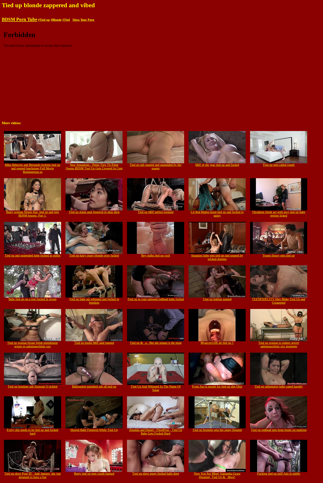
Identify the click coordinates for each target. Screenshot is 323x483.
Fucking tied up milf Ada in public (278, 473)
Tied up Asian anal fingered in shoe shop (94, 212)
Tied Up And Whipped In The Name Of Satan (156, 388)
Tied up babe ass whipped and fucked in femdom (94, 301)
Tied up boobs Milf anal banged (94, 343)
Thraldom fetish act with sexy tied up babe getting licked (278, 213)
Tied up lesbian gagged (217, 299)
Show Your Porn (83, 20)
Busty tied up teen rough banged (94, 473)
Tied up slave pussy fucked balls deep (155, 473)
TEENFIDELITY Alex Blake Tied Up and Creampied (278, 301)
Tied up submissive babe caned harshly (278, 386)
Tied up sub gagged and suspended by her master (155, 166)
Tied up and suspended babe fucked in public (33, 255)
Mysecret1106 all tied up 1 (217, 343)
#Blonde (56, 20)
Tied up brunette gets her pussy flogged (217, 430)
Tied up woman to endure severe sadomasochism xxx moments (278, 344)
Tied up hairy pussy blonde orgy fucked (94, 255)
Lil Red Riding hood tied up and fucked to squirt (217, 213)
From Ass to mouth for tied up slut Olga (217, 386)
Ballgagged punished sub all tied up (94, 386)
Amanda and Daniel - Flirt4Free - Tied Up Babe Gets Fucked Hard (155, 431)
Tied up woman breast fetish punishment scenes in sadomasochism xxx (32, 344)
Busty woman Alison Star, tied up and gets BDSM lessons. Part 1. (32, 213)
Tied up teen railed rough (278, 165)
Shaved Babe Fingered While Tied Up (94, 430)
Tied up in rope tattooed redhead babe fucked (155, 299)
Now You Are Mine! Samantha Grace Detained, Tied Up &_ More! (217, 475)
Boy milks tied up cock (155, 255)
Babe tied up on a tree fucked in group (32, 299)
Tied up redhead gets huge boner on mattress (279, 430)
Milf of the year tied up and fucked (217, 165)
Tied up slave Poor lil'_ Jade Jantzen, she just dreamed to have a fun (32, 475)
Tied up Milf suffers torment (156, 212)
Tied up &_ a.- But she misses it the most (155, 343)
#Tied (66, 20)
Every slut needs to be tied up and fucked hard (32, 431)
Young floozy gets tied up (279, 255)
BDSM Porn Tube (19, 19)
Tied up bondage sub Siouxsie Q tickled (32, 386)
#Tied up (44, 20)
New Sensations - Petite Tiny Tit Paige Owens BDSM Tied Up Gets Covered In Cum (94, 166)
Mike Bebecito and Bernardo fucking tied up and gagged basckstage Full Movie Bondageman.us (32, 168)
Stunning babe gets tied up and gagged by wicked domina (217, 257)
